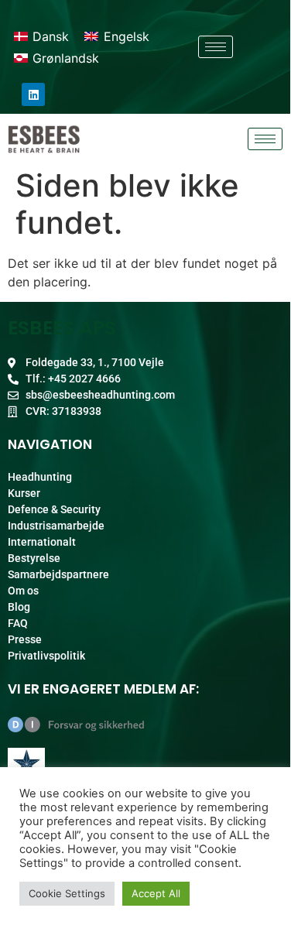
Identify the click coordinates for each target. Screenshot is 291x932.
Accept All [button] (156, 893)
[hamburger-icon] (215, 47)
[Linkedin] (33, 94)
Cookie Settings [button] (67, 893)
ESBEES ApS (62, 327)
